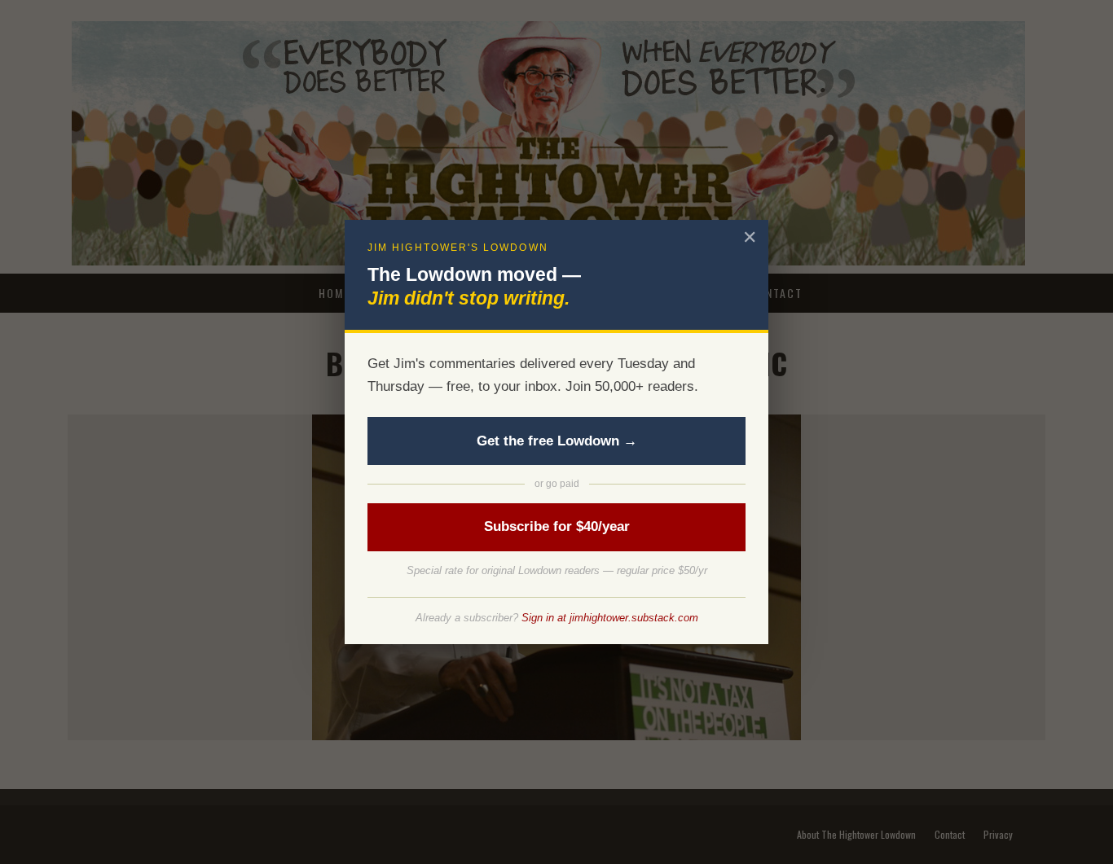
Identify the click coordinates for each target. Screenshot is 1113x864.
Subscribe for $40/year (557, 526)
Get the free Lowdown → (557, 441)
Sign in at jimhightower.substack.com (609, 618)
